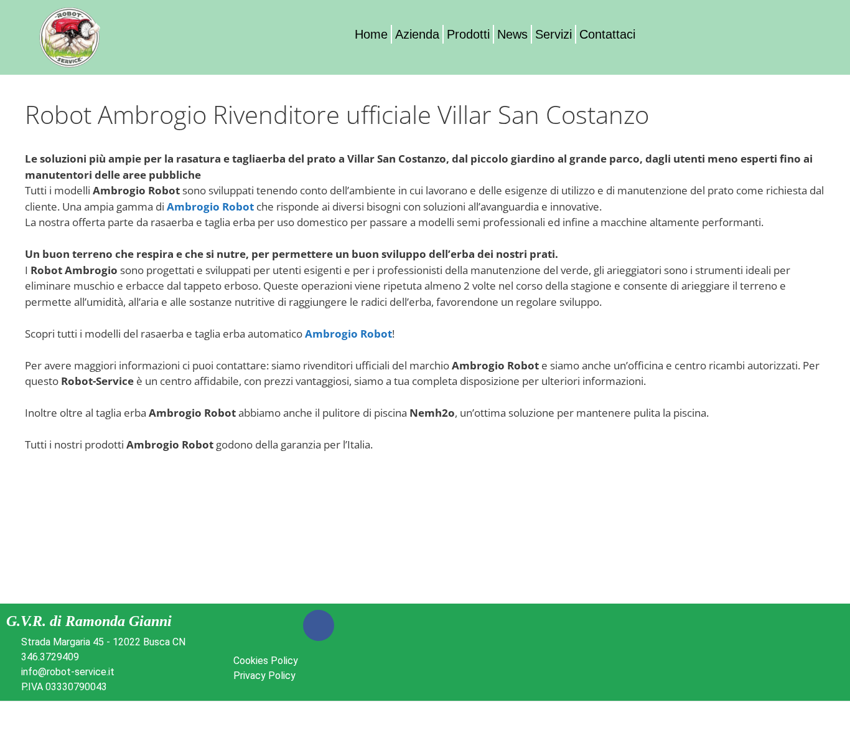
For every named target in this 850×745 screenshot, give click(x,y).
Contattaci (607, 34)
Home (371, 34)
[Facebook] (318, 625)
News (512, 34)
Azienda (417, 34)
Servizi (553, 34)
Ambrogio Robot (210, 206)
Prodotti (468, 34)
